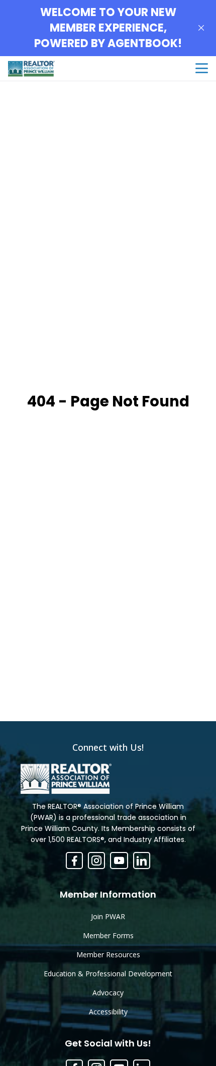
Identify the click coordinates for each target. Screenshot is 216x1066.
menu (201, 68)
